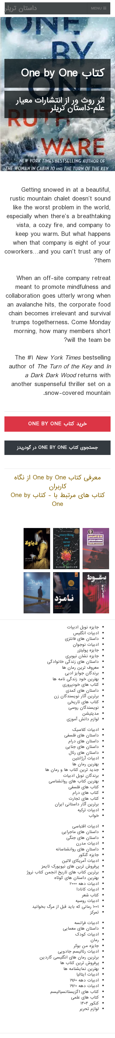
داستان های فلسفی (81, 735)
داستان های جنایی (82, 747)
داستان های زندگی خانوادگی (73, 661)
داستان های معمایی (81, 928)
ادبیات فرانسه (86, 923)
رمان (95, 940)
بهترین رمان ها (85, 764)
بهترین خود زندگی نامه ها (75, 679)
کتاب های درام (86, 792)
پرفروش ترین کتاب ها (79, 963)
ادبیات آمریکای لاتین (80, 860)
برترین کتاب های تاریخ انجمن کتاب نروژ (63, 872)
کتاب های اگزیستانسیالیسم (74, 992)
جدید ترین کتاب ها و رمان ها (72, 770)
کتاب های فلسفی (83, 787)
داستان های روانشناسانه (77, 849)
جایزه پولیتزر (88, 650)
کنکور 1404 (89, 1003)
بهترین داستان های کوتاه (76, 878)
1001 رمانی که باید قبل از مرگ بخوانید (65, 906)
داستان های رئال (84, 752)
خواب (94, 815)
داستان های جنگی (82, 838)
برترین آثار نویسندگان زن (76, 696)
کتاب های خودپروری (81, 684)
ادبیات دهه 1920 (84, 986)
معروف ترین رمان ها (80, 667)
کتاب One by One (63, 73)
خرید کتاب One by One (57, 424)
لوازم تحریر (89, 1009)
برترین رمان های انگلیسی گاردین (69, 957)
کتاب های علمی (85, 997)
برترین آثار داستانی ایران (77, 804)
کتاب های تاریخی (83, 702)
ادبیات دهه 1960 (84, 980)
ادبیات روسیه (87, 901)
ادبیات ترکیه (88, 810)
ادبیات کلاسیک (85, 729)
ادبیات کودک (87, 934)
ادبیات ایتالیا (87, 974)
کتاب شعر (90, 895)
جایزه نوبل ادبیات (83, 627)
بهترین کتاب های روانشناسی (74, 781)
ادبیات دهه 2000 (84, 883)
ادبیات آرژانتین (85, 758)
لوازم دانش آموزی (83, 719)
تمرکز (94, 912)
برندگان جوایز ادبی (82, 673)
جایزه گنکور (89, 855)
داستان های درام (83, 741)
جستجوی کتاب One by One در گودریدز (57, 447)
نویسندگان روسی (83, 707)
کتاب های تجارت (84, 798)
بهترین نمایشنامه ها (81, 969)
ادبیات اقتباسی (85, 826)
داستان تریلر (21, 8)
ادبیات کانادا (87, 889)
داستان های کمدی (82, 690)
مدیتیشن (90, 713)
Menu (97, 8)
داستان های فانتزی (82, 638)
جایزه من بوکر (86, 946)
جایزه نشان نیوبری (82, 656)
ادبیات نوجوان (86, 644)
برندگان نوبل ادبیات (81, 775)
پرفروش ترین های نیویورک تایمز (70, 866)
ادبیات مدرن (87, 843)
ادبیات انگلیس (86, 633)
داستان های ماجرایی (80, 832)
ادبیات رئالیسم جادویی (78, 951)
